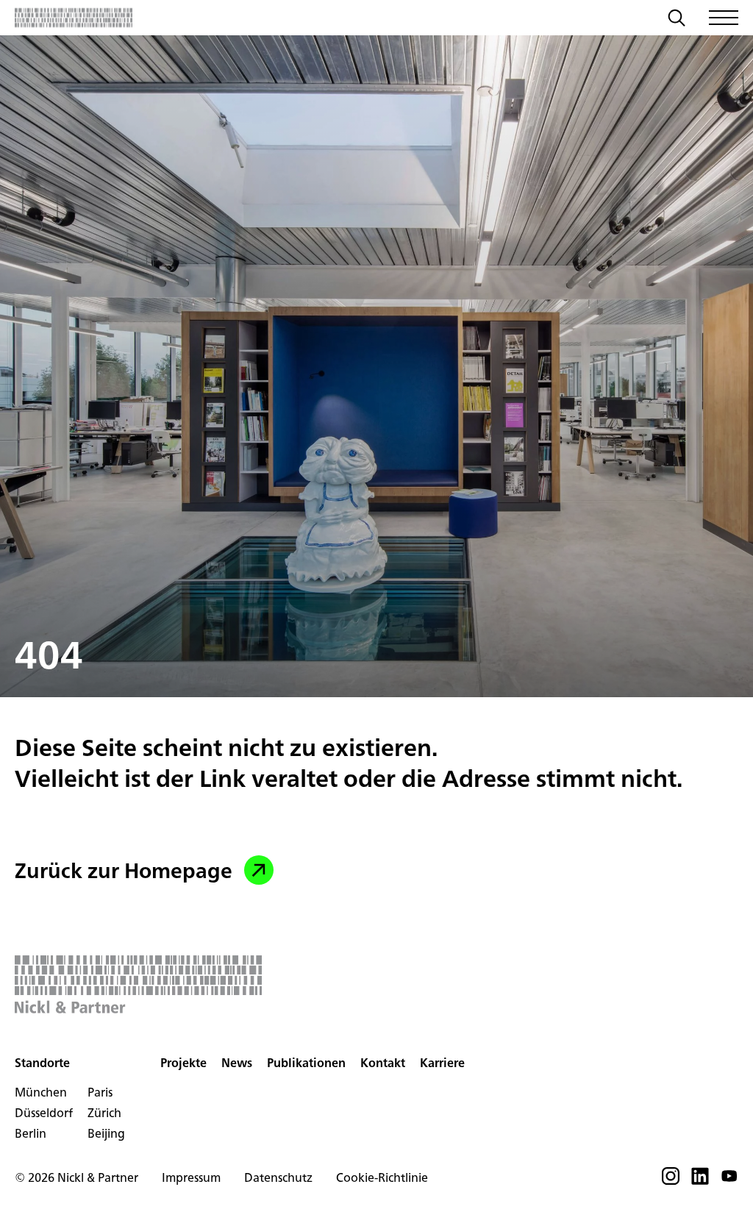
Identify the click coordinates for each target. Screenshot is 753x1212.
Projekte (183, 1062)
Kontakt (382, 1062)
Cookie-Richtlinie (382, 1177)
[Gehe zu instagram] (670, 1180)
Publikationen (306, 1062)
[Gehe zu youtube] (729, 1180)
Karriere (442, 1062)
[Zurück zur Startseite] (73, 17)
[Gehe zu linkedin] (700, 1180)
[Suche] (676, 20)
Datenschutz (278, 1177)
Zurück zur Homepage (123, 870)
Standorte (42, 1062)
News (236, 1062)
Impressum (191, 1177)
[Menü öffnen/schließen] (723, 17)
